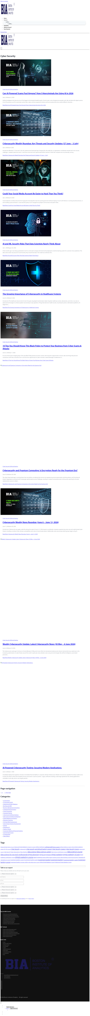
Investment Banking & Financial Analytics (13, 831)
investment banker (44, 860)
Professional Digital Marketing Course (63, 862)
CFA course (8, 849)
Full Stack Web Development (10, 822)
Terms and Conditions (21, 898)
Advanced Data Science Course (7, 847)
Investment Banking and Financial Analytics (11, 916)
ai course (33, 847)
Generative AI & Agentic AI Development (10, 915)
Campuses (6, 25)
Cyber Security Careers (58, 849)
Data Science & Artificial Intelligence (11, 816)
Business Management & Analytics (11, 807)
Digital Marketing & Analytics (10, 818)
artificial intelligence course (52, 847)
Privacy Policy (31, 898)
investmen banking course (17, 860)
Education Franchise (8, 820)
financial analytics (74, 857)
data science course (74, 852)
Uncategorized (6, 834)
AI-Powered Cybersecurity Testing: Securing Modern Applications (32, 768)
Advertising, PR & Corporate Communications (11, 923)
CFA (4, 849)
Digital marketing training (54, 857)
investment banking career (71, 860)
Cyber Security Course (72, 849)
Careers (4, 947)
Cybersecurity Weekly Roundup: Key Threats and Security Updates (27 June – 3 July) (41, 144)
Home (5, 18)
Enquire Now (4, 32)
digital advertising (33, 854)
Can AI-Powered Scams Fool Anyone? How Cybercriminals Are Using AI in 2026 (38, 93)
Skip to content (4, 1)
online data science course (33, 862)
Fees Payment (7, 29)
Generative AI (6, 827)
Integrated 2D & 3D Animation (8, 922)
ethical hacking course (66, 857)
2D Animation (6, 800)
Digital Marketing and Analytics (9, 920)
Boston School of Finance (7, 936)
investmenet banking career (31, 860)
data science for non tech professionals (14, 855)
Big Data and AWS (7, 806)
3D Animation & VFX (8, 802)
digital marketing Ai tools (71, 854)
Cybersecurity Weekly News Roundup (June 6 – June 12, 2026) (31, 522)
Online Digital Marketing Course (47, 862)
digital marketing (57, 855)
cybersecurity (23, 849)
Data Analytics (23, 852)
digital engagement (45, 854)
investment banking (56, 860)
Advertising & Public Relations (10, 804)
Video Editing (6, 836)
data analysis (17, 852)
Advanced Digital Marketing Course (22, 847)
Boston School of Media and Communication (11, 933)
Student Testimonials (7, 949)
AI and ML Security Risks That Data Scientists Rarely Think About (31, 244)
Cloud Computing (7, 811)
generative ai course (5, 860)
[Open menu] (1, 48)
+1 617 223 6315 (7, 976)
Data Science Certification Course (59, 852)
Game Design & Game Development (12, 824)
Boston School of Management (8, 930)
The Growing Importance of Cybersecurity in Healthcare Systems (32, 294)
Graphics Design (7, 829)
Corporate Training (7, 813)
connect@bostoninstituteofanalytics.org (11, 975)
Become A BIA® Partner (7, 943)
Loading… (10, 23)
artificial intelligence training (66, 847)
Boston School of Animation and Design (10, 932)
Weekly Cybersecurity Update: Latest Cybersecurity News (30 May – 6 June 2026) (39, 644)
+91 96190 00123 (7, 977)
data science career (44, 852)
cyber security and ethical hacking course (38, 849)
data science (32, 852)
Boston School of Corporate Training (9, 935)
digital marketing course (24, 857)
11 (5, 792)
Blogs (4, 954)
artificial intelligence (40, 847)
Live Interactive (6, 953)
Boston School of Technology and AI (9, 929)
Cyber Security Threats (9, 852)
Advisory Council (7, 27)
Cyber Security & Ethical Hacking (10, 89)
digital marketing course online (41, 857)
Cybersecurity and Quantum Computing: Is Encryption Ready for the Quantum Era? (40, 471)
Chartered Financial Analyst (9, 809)
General (5, 825)
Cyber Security (15, 849)
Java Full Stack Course (8, 832)
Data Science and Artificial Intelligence (10, 914)
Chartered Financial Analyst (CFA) (9, 919)
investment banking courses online (19, 862)
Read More (24, 105)
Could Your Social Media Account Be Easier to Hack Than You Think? (33, 194)
